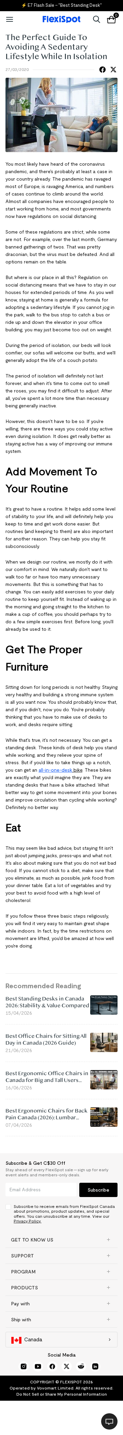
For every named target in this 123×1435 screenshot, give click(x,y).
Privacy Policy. (27, 1221)
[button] (61, 1240)
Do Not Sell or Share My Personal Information (61, 1394)
